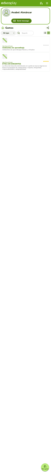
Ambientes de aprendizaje (13, 48)
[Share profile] (48, 28)
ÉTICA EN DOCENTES (11, 64)
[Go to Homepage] (9, 3)
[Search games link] (41, 3)
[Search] (18, 33)
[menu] (47, 3)
